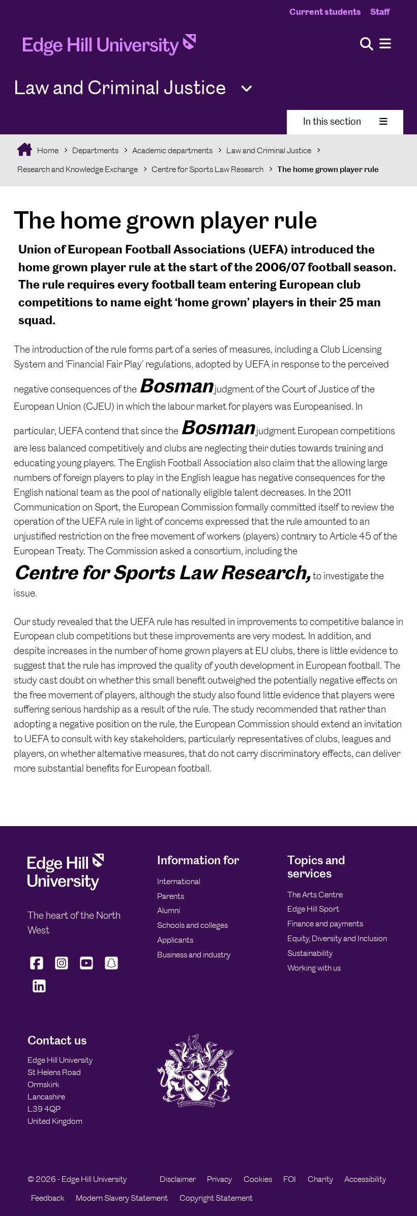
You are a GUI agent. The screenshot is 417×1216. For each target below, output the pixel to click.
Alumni (168, 910)
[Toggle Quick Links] (246, 88)
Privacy (219, 1179)
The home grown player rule (328, 169)
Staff (380, 12)
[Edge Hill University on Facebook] (37, 970)
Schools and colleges (192, 925)
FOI (289, 1179)
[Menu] (385, 44)
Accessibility (365, 1179)
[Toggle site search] (366, 44)
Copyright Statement (216, 1198)
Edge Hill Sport (313, 909)
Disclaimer (178, 1179)
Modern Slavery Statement (122, 1198)
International (178, 881)
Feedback (48, 1198)
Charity (320, 1179)
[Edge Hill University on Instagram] (61, 970)
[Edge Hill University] (65, 888)
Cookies (258, 1179)
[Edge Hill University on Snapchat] (111, 970)
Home (47, 150)
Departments (95, 150)
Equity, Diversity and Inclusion (337, 938)
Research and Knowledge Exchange (77, 169)
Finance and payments (325, 923)
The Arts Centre (315, 894)
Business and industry (193, 954)
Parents (170, 896)
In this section (332, 121)
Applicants (175, 940)
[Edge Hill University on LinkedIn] (38, 992)
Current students (325, 12)
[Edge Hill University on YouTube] (86, 970)
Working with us (314, 968)
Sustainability (310, 953)
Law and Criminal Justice (268, 150)
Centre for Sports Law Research (207, 169)
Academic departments (172, 150)
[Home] (109, 48)
